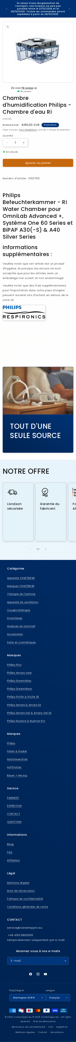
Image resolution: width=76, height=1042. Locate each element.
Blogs (10, 844)
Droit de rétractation (21, 891)
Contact (42, 1032)
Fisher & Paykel (17, 751)
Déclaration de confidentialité (28, 1026)
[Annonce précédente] (6, 9)
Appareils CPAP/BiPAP (21, 578)
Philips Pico (14, 665)
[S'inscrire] (65, 961)
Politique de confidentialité (25, 899)
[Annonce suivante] (69, 9)
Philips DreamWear (19, 689)
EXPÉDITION (14, 806)
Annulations (57, 1032)
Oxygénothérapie (18, 610)
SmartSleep (14, 618)
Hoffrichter (14, 767)
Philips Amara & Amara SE (24, 705)
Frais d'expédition (28, 129)
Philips (11, 743)
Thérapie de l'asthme (21, 594)
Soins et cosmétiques (21, 642)
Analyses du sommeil (21, 626)
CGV (50, 1026)
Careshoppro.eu (23, 1017)
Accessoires (15, 634)
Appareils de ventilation (22, 602)
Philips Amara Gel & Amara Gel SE (29, 713)
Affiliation (13, 860)
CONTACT (13, 814)
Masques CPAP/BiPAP (21, 586)
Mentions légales (18, 883)
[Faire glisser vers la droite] (46, 549)
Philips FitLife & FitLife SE (23, 697)
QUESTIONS (14, 822)
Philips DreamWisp (19, 681)
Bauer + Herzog (17, 775)
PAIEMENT (13, 798)
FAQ (9, 852)
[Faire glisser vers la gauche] (30, 549)
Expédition (62, 1026)
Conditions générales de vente (27, 907)
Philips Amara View (19, 673)
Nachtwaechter (17, 759)
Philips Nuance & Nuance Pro (26, 721)
